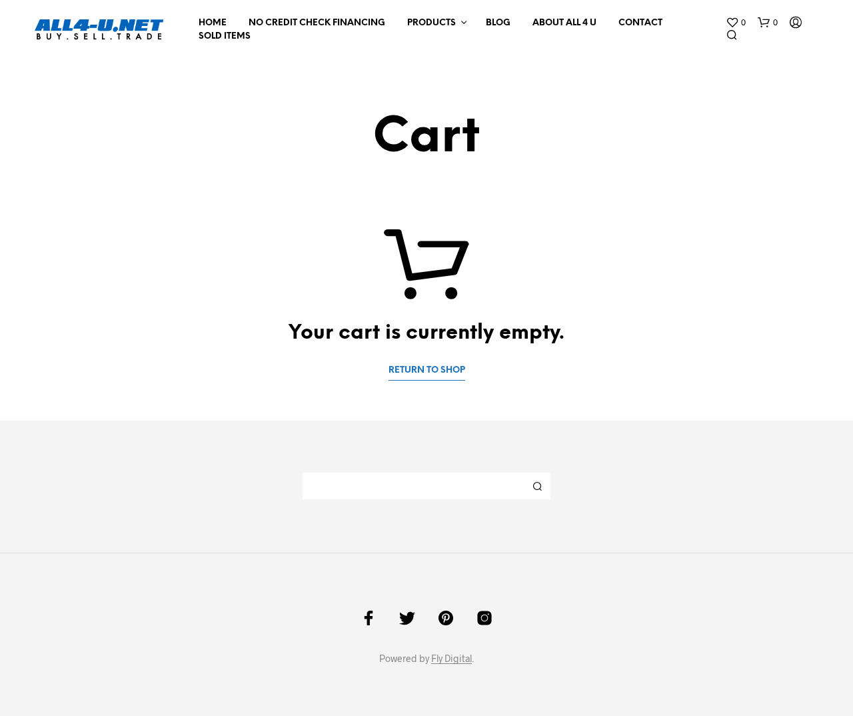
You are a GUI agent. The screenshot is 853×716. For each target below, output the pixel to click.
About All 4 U (564, 23)
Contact (640, 23)
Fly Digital (451, 658)
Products (431, 23)
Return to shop (427, 370)
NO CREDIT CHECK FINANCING (317, 23)
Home (213, 23)
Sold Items (225, 36)
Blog (498, 23)
